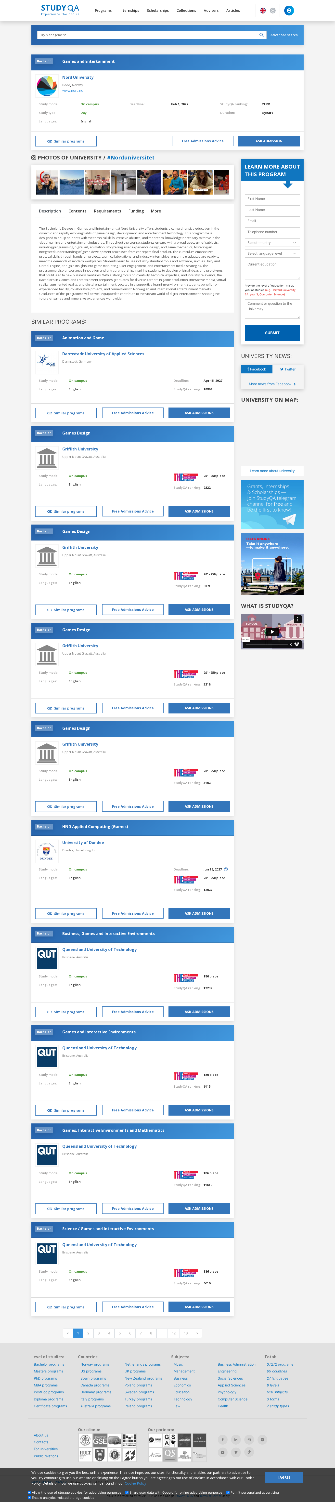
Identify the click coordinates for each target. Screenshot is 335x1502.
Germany (85, 361)
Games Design (76, 433)
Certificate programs (50, 1406)
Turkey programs (138, 1399)
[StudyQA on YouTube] (223, 1452)
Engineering (227, 1371)
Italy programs (92, 1399)
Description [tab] (50, 211)
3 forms (273, 1399)
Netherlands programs (143, 1364)
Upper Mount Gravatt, (77, 457)
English (86, 121)
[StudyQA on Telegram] (262, 1440)
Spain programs (93, 1378)
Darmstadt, (70, 361)
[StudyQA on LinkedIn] (236, 1440)
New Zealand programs (143, 1378)
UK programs (135, 1371)
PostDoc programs (49, 1392)
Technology (183, 1399)
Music (178, 1364)
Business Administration (237, 1364)
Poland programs (138, 1385)
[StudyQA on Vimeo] (236, 1452)
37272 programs (280, 1364)
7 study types (278, 1406)
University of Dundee (83, 842)
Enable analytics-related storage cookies (63, 1498)
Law (177, 1406)
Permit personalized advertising (255, 1492)
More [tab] (156, 211)
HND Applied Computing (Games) (95, 826)
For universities (46, 1449)
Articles (233, 10)
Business (181, 1378)
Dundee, (68, 850)
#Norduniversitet (131, 157)
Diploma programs (48, 1399)
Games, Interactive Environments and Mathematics (113, 1130)
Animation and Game (83, 338)
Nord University (77, 77)
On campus (89, 104)
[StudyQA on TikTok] (249, 1452)
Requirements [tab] (107, 211)
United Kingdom (86, 850)
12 (174, 1333)
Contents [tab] (77, 211)
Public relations (46, 1456)
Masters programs (48, 1371)
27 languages (277, 1378)
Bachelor (44, 61)
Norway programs (94, 1364)
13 (186, 1333)
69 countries (277, 1371)
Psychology (227, 1392)
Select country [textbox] (259, 242)
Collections (186, 10)
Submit (272, 332)
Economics (182, 1385)
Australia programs (95, 1406)
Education (182, 1392)
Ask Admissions (199, 412)
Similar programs (69, 141)
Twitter (289, 369)
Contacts (41, 1442)
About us (41, 1435)
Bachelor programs (49, 1364)
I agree (284, 1477)
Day (83, 112)
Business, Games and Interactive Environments (108, 933)
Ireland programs (138, 1406)
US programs (91, 1371)
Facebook (257, 369)
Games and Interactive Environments (99, 1032)
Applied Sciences (231, 1385)
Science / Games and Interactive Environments (108, 1228)
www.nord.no (72, 90)
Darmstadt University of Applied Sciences (103, 353)
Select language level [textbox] (264, 253)
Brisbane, (69, 957)
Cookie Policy (135, 1483)
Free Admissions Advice (203, 141)
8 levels (273, 1385)
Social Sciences (230, 1378)
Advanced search (284, 35)
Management (184, 1371)
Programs (103, 10)
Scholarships (158, 10)
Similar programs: (58, 321)
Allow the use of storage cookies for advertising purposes (76, 1492)
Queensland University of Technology (99, 949)
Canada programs (94, 1385)
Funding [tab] (136, 211)
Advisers (211, 10)
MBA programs (46, 1385)
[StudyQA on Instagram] (249, 1440)
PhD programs (45, 1378)
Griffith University (80, 449)
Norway (77, 85)
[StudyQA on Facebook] (223, 1440)
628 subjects (277, 1392)
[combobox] (272, 242)
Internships (129, 10)
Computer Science (232, 1399)
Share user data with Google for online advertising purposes (175, 1492)
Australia (99, 457)
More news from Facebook (271, 384)
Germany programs (95, 1392)
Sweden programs (139, 1392)
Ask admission (269, 141)
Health (223, 1406)
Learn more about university (272, 471)
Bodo (66, 85)
